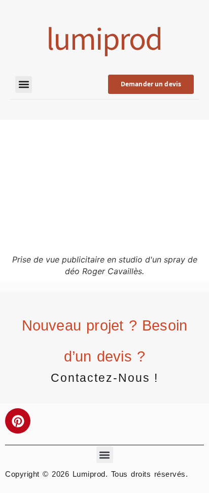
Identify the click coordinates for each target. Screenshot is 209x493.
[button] (23, 84)
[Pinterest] (17, 421)
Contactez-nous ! (104, 377)
